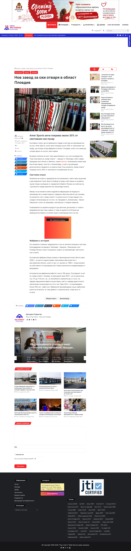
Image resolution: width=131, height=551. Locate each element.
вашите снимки (85, 537)
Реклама (17, 487)
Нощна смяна (107, 522)
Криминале (98, 519)
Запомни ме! (20, 454)
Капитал (64, 161)
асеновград (65, 298)
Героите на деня (109, 507)
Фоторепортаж (105, 534)
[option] (26, 358)
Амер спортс (51, 298)
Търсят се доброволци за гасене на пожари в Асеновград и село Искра (50, 413)
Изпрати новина (19, 495)
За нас (16, 484)
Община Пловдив (92, 525)
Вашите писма (73, 507)
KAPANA (125, 25)
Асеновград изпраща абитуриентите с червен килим (73, 413)
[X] (31, 320)
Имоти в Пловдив (74, 519)
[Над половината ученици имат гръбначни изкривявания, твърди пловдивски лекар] (95, 99)
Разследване (73, 531)
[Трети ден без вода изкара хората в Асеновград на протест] (25, 405)
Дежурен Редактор (34, 314)
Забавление (73, 513)
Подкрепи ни (18, 498)
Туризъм (81, 534)
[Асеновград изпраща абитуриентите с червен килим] (75, 405)
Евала (92, 510)
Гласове (72, 510)
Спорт (84, 531)
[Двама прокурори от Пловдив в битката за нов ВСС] (95, 89)
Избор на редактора (18, 337)
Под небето (83, 528)
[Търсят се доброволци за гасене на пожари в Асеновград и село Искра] (50, 405)
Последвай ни (53, 493)
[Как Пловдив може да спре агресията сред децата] (95, 116)
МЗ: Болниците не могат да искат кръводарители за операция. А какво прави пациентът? (107, 128)
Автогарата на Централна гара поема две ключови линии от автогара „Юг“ (73, 392)
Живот (101, 510)
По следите (106, 528)
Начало (18, 68)
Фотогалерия (92, 534)
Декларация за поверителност (24, 501)
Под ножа (94, 528)
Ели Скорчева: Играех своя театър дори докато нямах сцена (53, 35)
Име (15, 447)
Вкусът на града (86, 507)
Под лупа (72, 528)
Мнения (72, 522)
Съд (107, 531)
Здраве (102, 25)
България (18, 72)
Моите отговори (83, 522)
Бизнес (90, 504)
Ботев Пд (100, 504)
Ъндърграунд (72, 537)
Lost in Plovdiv (114, 25)
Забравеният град (86, 513)
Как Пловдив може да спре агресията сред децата (18, 346)
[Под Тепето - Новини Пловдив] (12, 27)
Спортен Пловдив (95, 531)
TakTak (16, 490)
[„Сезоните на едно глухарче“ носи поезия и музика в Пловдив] (95, 77)
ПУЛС (104, 525)
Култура (109, 519)
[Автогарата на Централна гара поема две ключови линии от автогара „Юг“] (75, 380)
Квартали (86, 519)
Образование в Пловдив (75, 525)
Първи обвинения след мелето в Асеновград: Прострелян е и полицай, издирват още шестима (24, 388)
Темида (71, 534)
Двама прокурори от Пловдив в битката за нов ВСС (108, 89)
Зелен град (110, 513)
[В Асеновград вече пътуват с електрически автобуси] (50, 378)
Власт (98, 507)
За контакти (18, 492)
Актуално (72, 504)
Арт (82, 504)
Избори (71, 516)
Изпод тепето (99, 516)
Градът (23, 68)
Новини (52, 25)
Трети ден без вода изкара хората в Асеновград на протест (25, 413)
